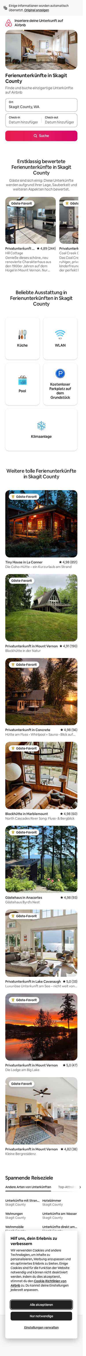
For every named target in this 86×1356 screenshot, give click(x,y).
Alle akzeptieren (41, 1305)
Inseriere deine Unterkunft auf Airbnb (39, 22)
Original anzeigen (36, 10)
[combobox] (41, 107)
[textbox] (23, 122)
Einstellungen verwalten (41, 1327)
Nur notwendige (41, 1316)
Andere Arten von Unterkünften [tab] (28, 1187)
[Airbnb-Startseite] (8, 23)
